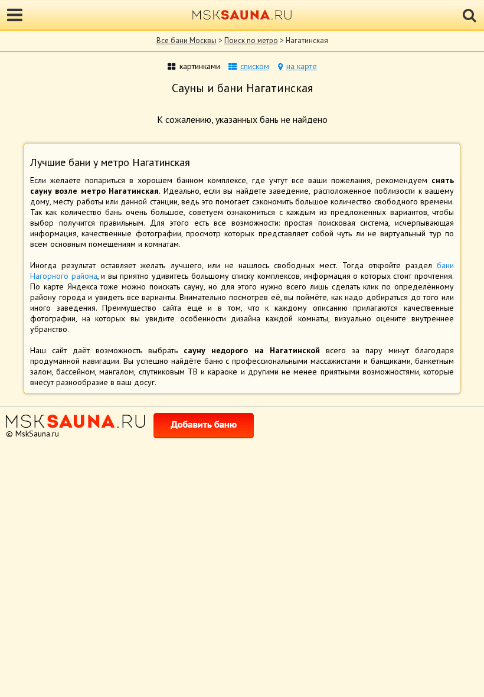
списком (254, 66)
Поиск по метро (251, 40)
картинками (199, 66)
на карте (301, 66)
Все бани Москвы (186, 40)
